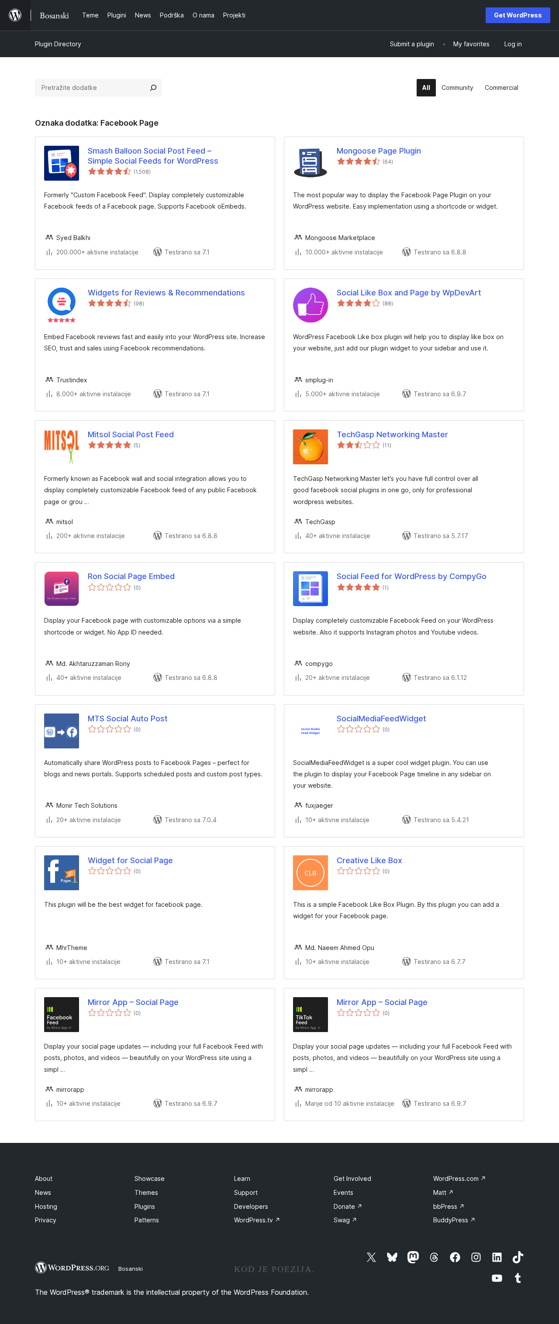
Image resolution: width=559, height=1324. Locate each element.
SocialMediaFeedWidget (381, 718)
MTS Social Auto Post (128, 718)
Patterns (147, 1220)
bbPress (449, 1206)
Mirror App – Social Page (133, 1002)
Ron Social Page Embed (131, 576)
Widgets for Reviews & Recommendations (166, 292)
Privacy (45, 1220)
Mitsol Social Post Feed (131, 434)
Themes (146, 1192)
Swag (345, 1220)
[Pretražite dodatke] (153, 87)
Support (246, 1192)
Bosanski (130, 1268)
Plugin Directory (58, 44)
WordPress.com (459, 1178)
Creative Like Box (369, 860)
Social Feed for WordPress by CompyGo (412, 576)
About (43, 1178)
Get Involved (352, 1178)
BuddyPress (454, 1220)
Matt (443, 1192)
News (43, 1192)
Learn (242, 1178)
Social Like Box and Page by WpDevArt (409, 292)
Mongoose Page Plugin (379, 150)
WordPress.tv (257, 1220)
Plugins (145, 1206)
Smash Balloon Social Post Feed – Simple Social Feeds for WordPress (153, 155)
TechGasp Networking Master (392, 434)
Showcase (150, 1178)
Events (343, 1192)
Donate (348, 1206)
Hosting (46, 1206)
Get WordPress (518, 15)
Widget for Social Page (130, 860)
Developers (251, 1206)
